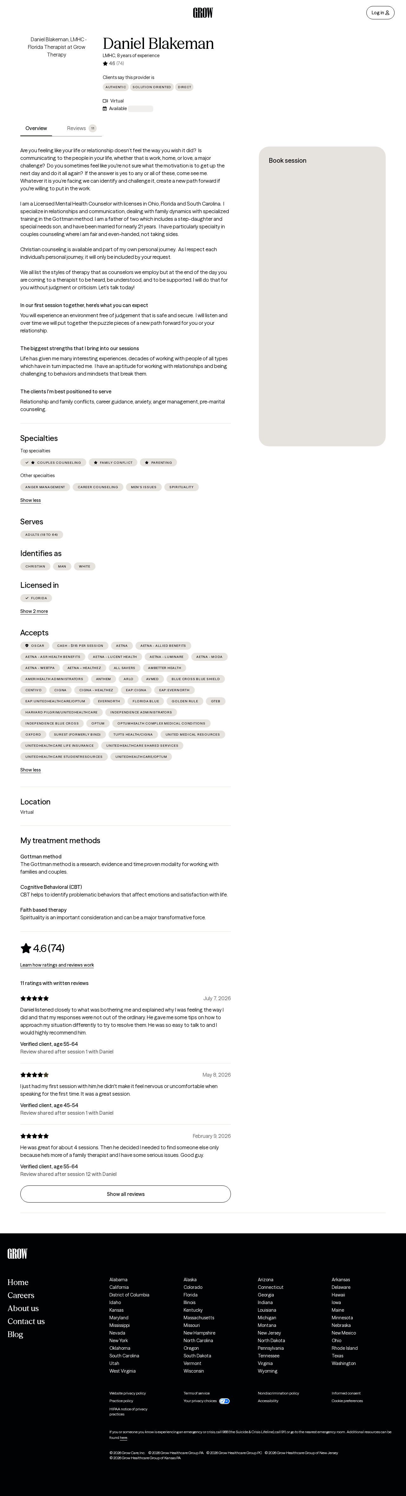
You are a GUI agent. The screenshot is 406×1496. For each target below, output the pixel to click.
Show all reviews (126, 1194)
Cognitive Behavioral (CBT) (51, 887)
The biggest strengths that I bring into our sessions (79, 348)
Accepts (34, 632)
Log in (378, 13)
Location (35, 801)
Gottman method (41, 856)
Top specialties (35, 451)
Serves (31, 521)
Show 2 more (34, 611)
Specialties (39, 438)
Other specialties (37, 475)
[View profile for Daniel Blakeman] (56, 72)
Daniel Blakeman (158, 43)
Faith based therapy (43, 910)
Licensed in (39, 585)
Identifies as (41, 553)
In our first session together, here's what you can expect (84, 305)
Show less (30, 500)
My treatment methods (60, 840)
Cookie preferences (347, 1400)
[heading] (42, 948)
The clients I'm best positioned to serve (65, 391)
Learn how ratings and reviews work (57, 965)
